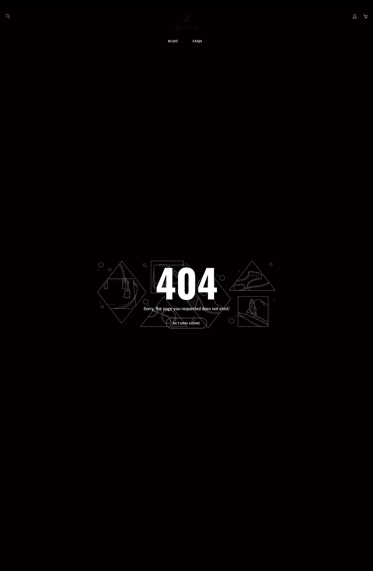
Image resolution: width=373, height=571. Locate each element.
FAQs (198, 41)
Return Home (186, 323)
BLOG (173, 41)
